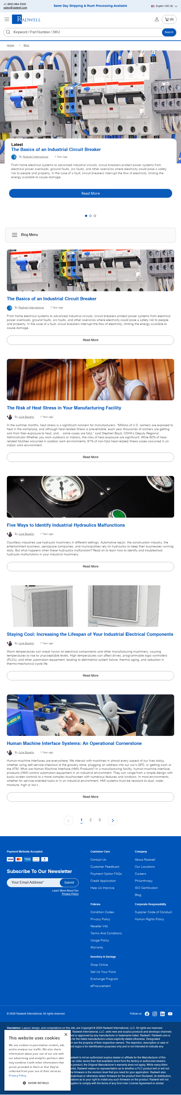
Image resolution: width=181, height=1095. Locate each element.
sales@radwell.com (15, 8)
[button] (37, 1083)
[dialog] (37, 1060)
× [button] (65, 1034)
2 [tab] (90, 216)
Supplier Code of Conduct (153, 912)
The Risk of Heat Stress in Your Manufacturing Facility (64, 408)
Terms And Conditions (106, 933)
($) (164, 6)
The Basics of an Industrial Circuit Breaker (56, 150)
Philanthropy (144, 880)
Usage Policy (99, 940)
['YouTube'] (170, 1014)
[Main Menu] (6, 19)
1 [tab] (86, 216)
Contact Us (98, 859)
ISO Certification (146, 888)
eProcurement (100, 986)
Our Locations (145, 866)
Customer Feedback (104, 866)
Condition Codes (102, 912)
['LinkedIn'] (162, 1014)
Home (10, 45)
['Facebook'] (147, 1014)
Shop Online (99, 964)
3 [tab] (95, 216)
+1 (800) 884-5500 (15, 4)
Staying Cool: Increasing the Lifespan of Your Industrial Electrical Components (90, 634)
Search (169, 32)
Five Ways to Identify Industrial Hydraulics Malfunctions (66, 525)
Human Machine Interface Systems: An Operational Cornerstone (74, 744)
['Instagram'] (155, 1014)
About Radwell (145, 859)
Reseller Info (99, 926)
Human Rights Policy (149, 919)
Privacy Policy (70, 894)
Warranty (96, 947)
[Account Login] (157, 19)
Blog (26, 45)
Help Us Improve (102, 888)
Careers (140, 873)
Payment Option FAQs (106, 873)
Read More (90, 340)
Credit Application (103, 880)
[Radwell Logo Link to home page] (26, 19)
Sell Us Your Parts (103, 972)
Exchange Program (104, 979)
